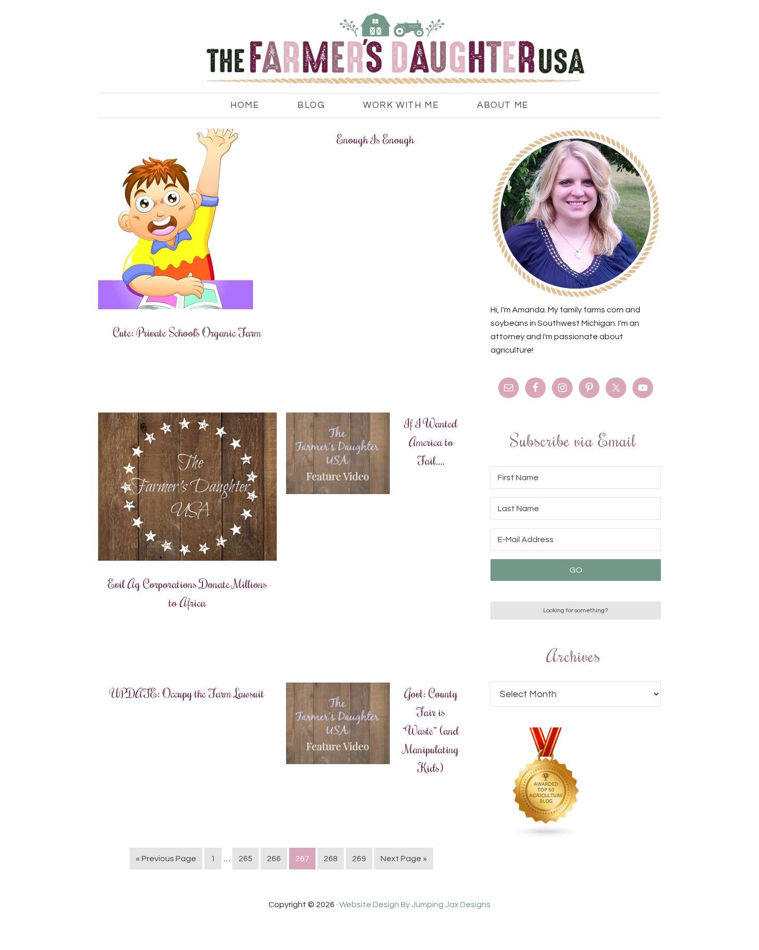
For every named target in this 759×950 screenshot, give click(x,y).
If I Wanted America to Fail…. (430, 441)
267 (302, 858)
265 (245, 858)
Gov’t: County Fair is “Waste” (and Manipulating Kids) (431, 730)
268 (331, 858)
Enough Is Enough (375, 139)
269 (359, 858)
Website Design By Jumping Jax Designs (415, 904)
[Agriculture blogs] (546, 836)
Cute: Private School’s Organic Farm (187, 332)
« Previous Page (166, 858)
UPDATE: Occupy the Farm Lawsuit (187, 693)
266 (274, 858)
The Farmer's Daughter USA (379, 49)
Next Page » (404, 858)
